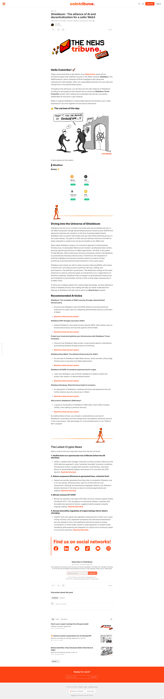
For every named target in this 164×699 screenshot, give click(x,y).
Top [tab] (53, 619)
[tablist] (58, 598)
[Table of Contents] (2, 349)
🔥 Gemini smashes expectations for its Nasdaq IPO (71, 636)
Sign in (158, 4)
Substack (73, 695)
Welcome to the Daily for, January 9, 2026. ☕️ (64, 652)
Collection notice (93, 687)
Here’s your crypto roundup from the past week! (69, 624)
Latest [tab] (57, 619)
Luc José (57, 24)
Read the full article (68, 472)
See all (54, 661)
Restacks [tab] (62, 598)
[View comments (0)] (58, 29)
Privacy (81, 687)
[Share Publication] (143, 3)
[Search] (139, 3)
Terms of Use (90, 577)
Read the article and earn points (66, 317)
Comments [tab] (55, 598)
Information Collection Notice (81, 579)
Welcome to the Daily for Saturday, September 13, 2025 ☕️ (68, 638)
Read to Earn (90, 74)
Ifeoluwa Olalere (60, 628)
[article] (82, 627)
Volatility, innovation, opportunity (61, 626)
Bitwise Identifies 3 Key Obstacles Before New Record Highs (72, 649)
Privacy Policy (94, 579)
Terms (85, 687)
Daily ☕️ (53, 11)
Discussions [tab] (64, 619)
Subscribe (150, 4)
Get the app (90, 691)
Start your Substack (77, 691)
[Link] (48, 69)
